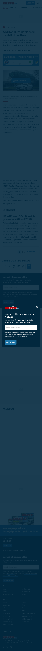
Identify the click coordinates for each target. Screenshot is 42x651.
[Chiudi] (36, 306)
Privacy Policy (13, 334)
